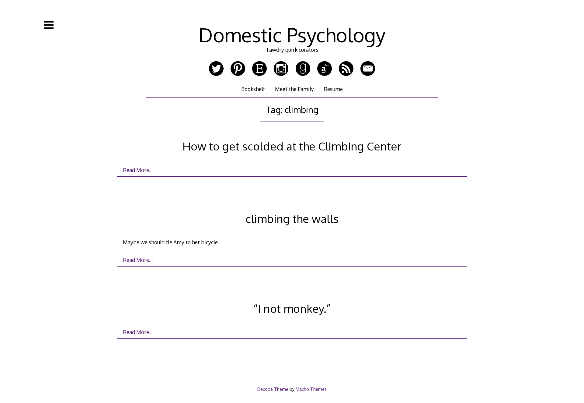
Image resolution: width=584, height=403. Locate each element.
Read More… (138, 170)
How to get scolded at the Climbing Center (291, 146)
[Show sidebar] (49, 25)
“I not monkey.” (292, 308)
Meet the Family (294, 89)
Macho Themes (311, 389)
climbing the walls (292, 218)
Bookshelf (253, 89)
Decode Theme (272, 389)
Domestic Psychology (292, 34)
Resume (333, 89)
